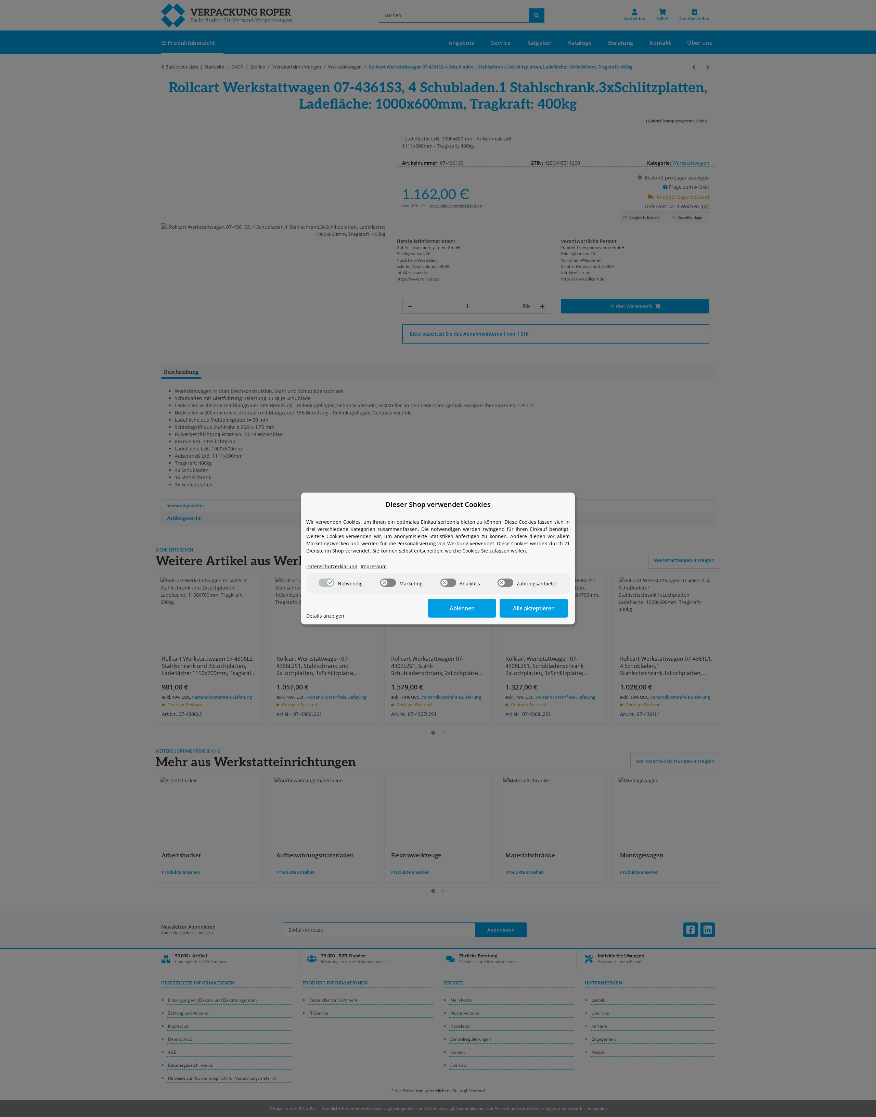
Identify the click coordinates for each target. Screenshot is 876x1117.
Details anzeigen (325, 615)
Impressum (374, 566)
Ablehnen (462, 608)
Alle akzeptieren (534, 608)
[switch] (326, 583)
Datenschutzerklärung (331, 566)
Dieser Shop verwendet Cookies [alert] (438, 504)
